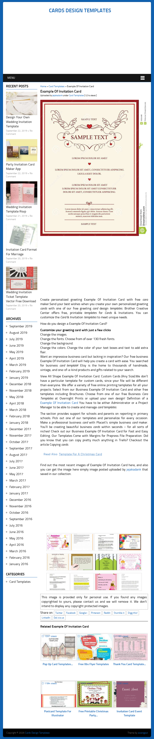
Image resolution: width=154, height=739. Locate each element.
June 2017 (16, 468)
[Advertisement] (80, 44)
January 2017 (18, 493)
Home (43, 86)
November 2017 (20, 435)
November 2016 (20, 506)
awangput (143, 732)
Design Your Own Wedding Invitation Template (19, 121)
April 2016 (16, 545)
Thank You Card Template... (129, 664)
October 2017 (18, 442)
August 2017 (18, 455)
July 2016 (16, 525)
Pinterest (95, 612)
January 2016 (18, 564)
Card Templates (57, 86)
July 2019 (16, 339)
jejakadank (58, 95)
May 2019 (16, 352)
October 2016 (18, 512)
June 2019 (16, 345)
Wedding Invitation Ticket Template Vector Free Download (21, 296)
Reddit (107, 612)
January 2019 (18, 378)
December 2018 (20, 384)
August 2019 (18, 333)
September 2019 (20, 326)
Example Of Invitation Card (59, 403)
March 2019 (17, 365)
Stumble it (119, 612)
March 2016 (17, 551)
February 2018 (19, 416)
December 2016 (20, 500)
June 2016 (16, 532)
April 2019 (16, 358)
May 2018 (16, 397)
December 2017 (20, 429)
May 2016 (16, 538)
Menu (11, 78)
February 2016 (19, 557)
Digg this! (133, 612)
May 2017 (16, 474)
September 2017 (20, 448)
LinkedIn (46, 617)
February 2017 (19, 487)
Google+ (83, 612)
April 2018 (16, 403)
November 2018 (20, 390)
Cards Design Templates (80, 10)
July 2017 (16, 461)
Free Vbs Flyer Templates (93, 664)
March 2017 (17, 480)
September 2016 (20, 519)
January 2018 (18, 423)
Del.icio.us (59, 617)
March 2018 (17, 410)
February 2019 (19, 371)
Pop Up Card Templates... (58, 664)
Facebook (71, 612)
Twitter (59, 612)
